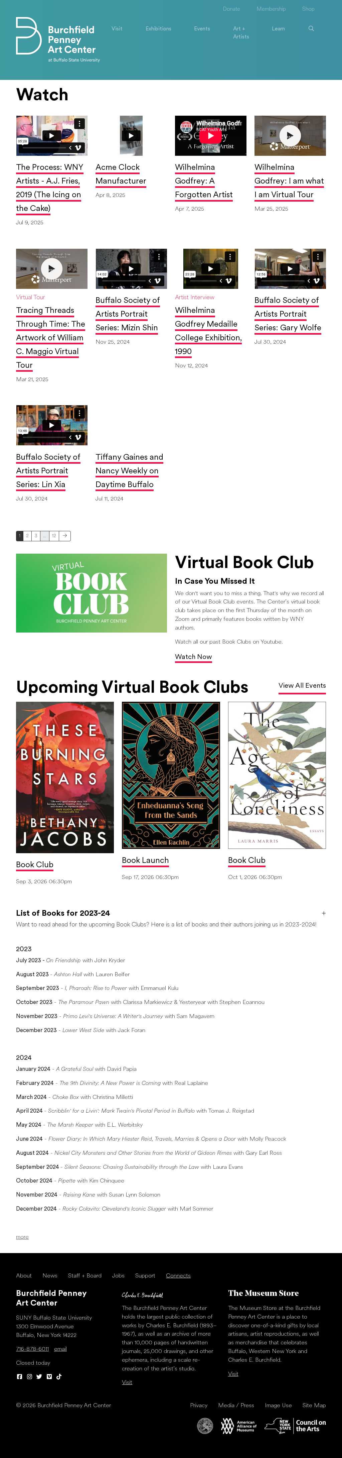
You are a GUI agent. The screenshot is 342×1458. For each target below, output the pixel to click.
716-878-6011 (32, 1349)
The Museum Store (263, 1294)
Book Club (34, 865)
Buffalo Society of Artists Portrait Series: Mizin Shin (128, 314)
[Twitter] (39, 1377)
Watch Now (193, 657)
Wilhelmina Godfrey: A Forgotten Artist (204, 181)
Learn (278, 29)
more (22, 1237)
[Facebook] (19, 1377)
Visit (117, 29)
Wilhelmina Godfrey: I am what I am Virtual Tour (289, 181)
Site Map (314, 1406)
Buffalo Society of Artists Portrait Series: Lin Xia (48, 471)
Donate (231, 9)
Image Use (278, 1406)
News (49, 1276)
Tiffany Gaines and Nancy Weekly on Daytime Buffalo (129, 471)
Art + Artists (241, 33)
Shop (308, 9)
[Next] (65, 536)
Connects (178, 1276)
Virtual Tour (30, 298)
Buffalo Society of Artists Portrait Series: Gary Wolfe (287, 314)
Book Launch (145, 861)
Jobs (118, 1276)
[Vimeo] (49, 1377)
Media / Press (236, 1406)
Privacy (198, 1406)
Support (145, 1276)
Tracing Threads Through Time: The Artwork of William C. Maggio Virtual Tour (50, 338)
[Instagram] (29, 1377)
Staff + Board (85, 1276)
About (24, 1276)
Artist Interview (194, 298)
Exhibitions (158, 29)
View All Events (302, 686)
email (60, 1349)
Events (202, 29)
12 (54, 536)
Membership (271, 9)
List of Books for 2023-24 (63, 914)
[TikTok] (59, 1377)
